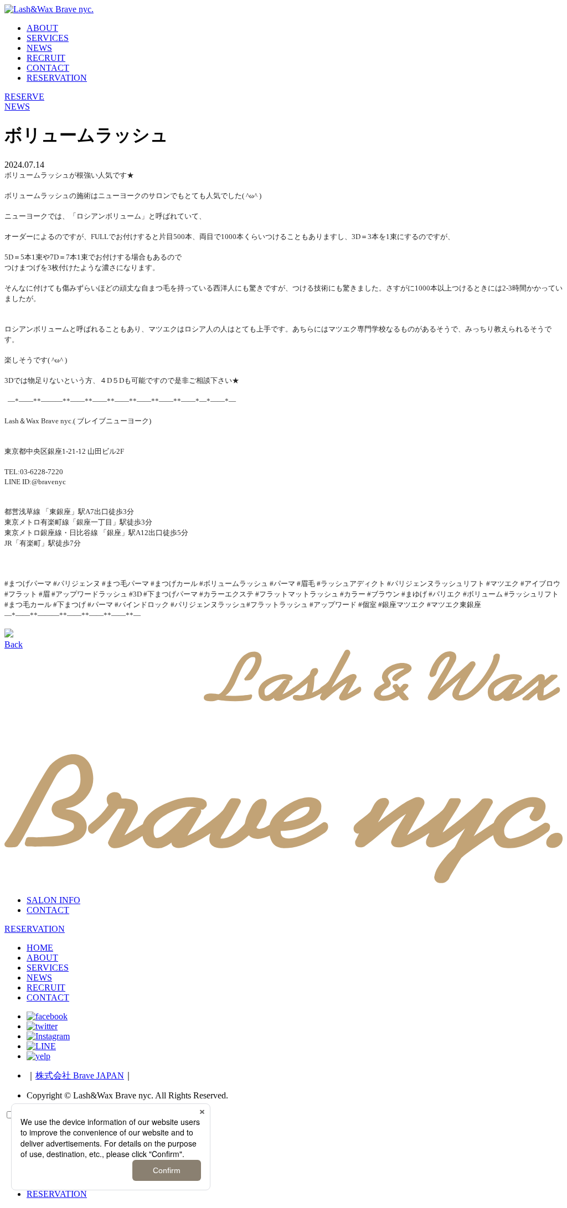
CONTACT (48, 67)
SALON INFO (53, 900)
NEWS (39, 48)
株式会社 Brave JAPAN (79, 1075)
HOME (40, 947)
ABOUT (42, 28)
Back (13, 644)
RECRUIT (46, 58)
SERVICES (48, 38)
